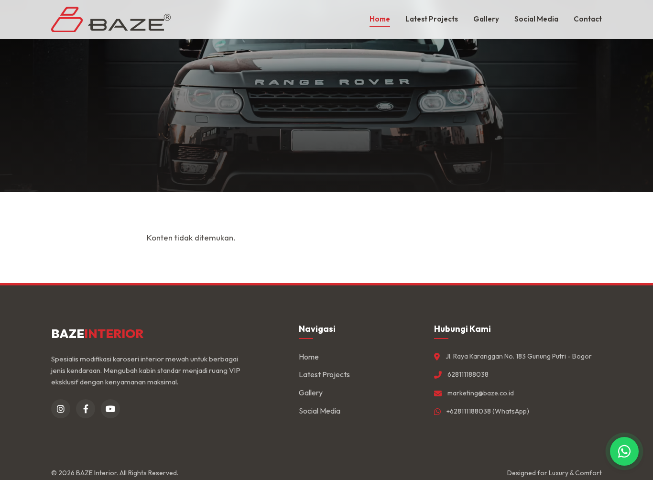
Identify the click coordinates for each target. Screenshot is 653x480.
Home (380, 18)
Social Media (536, 18)
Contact (588, 18)
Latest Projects (431, 18)
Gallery (486, 18)
